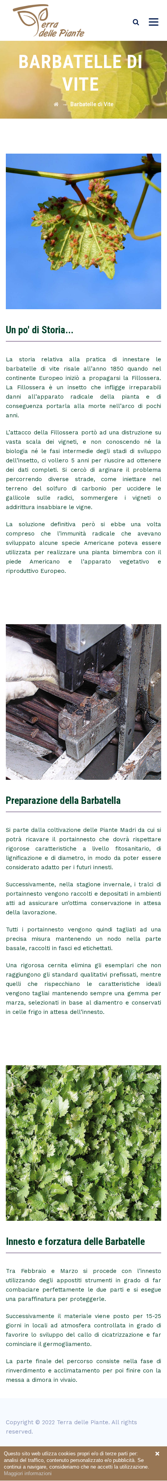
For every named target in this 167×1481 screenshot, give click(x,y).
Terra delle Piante (82, 1422)
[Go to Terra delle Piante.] (56, 104)
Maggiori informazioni (28, 1473)
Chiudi (157, 1454)
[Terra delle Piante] (48, 20)
